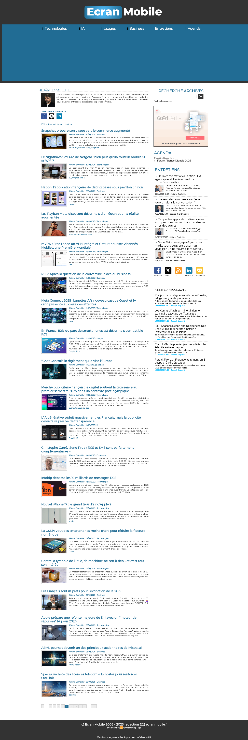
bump (71, 408)
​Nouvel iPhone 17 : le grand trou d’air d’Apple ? (76, 504)
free (70, 264)
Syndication (129, 727)
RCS (77, 351)
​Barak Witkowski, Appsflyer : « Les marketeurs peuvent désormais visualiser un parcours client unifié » (179, 245)
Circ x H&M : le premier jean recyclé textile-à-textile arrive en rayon (180, 346)
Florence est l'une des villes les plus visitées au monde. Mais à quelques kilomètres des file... (180, 366)
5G (70, 177)
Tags (138, 727)
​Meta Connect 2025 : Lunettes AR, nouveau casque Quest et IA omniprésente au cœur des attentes (88, 302)
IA (82, 28)
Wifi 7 (82, 177)
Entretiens (163, 28)
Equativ (72, 438)
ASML (71, 664)
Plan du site (113, 727)
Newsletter (200, 275)
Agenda (194, 28)
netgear (75, 177)
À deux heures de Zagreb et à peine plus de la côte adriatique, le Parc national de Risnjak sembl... (178, 302)
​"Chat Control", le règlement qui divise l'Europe (77, 361)
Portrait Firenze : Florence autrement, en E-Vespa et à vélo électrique (180, 361)
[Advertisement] (125, 57)
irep (87, 408)
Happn (72, 204)
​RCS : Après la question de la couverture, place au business (86, 274)
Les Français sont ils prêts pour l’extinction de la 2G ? (81, 591)
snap (88, 147)
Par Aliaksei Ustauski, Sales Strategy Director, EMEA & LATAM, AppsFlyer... (184, 229)
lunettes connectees (78, 234)
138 (93, 706)
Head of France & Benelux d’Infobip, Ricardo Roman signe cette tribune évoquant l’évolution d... (183, 188)
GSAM (71, 551)
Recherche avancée (163, 101)
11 (76, 706)
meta (90, 234)
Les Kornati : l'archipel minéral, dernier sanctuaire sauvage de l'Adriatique (178, 312)
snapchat (95, 147)
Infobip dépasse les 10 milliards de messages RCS (78, 478)
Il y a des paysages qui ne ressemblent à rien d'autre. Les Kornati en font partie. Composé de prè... (181, 317)
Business (136, 28)
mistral (78, 664)
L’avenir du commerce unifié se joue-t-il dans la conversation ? (177, 201)
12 (80, 706)
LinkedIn (189, 275)
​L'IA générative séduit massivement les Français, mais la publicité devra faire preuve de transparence (91, 419)
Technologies (55, 28)
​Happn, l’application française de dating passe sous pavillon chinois (92, 187)
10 (71, 706)
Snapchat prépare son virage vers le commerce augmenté (85, 130)
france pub (80, 408)
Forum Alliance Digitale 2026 (174, 160)
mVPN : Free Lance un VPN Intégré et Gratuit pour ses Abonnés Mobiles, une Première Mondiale (89, 245)
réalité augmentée (77, 147)
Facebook (158, 275)
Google (72, 351)
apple (71, 521)
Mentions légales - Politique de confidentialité (124, 737)
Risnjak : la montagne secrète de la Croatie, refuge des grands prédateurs (181, 297)
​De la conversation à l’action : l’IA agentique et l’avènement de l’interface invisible (178, 179)
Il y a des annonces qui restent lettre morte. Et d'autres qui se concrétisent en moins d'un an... (179, 351)
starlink (72, 695)
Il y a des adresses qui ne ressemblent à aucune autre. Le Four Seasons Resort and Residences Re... (180, 336)
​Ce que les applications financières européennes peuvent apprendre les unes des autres (180, 222)
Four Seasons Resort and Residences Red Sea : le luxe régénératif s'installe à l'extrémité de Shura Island (180, 328)
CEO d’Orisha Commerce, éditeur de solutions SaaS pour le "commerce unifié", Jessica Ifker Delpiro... (186, 208)
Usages (109, 28)
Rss (176, 275)
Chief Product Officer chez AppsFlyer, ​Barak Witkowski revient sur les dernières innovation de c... (185, 254)
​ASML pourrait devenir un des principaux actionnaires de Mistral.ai (91, 648)
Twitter (167, 275)
